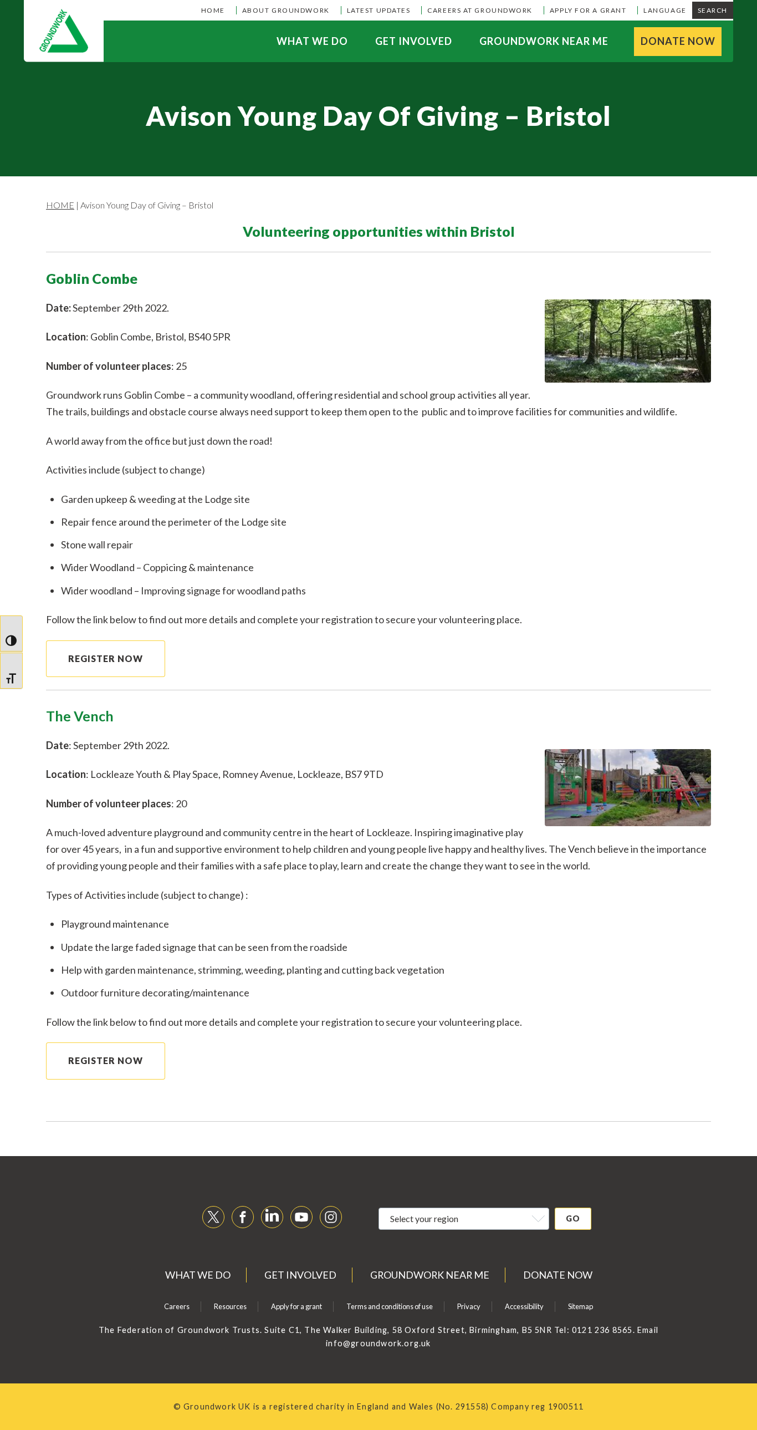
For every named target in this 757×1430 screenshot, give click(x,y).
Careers (177, 1306)
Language (664, 10)
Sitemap (580, 1306)
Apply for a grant (588, 10)
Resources (230, 1306)
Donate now (678, 41)
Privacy (468, 1306)
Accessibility (524, 1306)
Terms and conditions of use (389, 1306)
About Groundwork (286, 10)
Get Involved (413, 41)
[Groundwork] (64, 31)
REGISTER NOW (105, 658)
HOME (60, 205)
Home (213, 10)
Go (573, 1218)
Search (713, 10)
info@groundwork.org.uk (378, 1343)
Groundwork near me (543, 41)
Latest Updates (379, 10)
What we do (312, 41)
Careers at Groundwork (480, 10)
